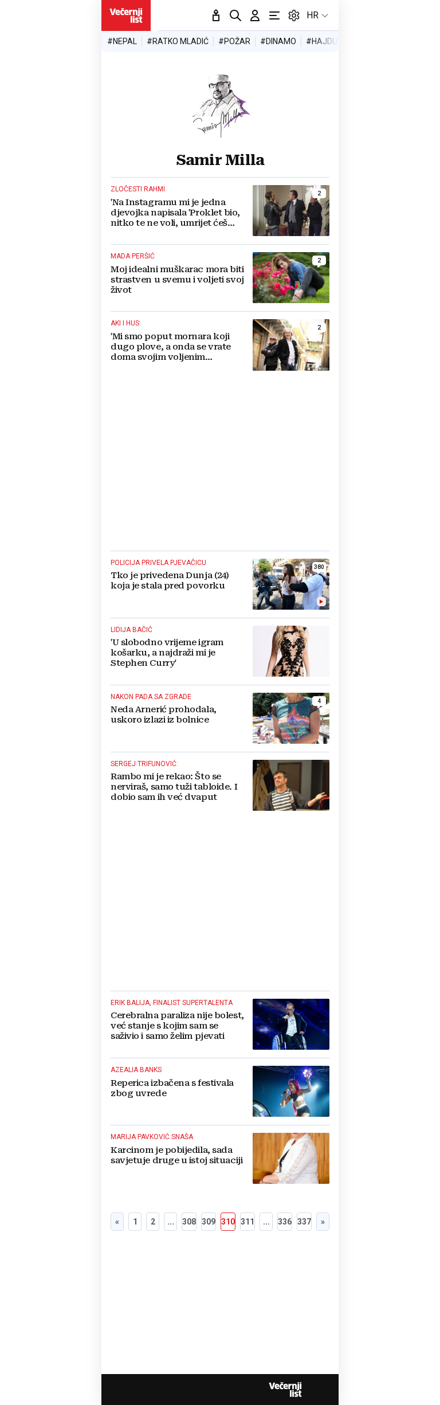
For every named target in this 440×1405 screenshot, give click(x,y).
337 (304, 1221)
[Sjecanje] (216, 15)
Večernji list (285, 1389)
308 (189, 1221)
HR (313, 15)
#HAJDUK (324, 41)
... (170, 1221)
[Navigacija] (274, 15)
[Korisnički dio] (255, 15)
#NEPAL (122, 41)
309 (208, 1221)
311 (247, 1221)
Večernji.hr (126, 15)
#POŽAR (234, 41)
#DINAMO (278, 41)
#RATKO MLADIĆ (178, 41)
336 (285, 1221)
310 (228, 1221)
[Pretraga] (235, 15)
